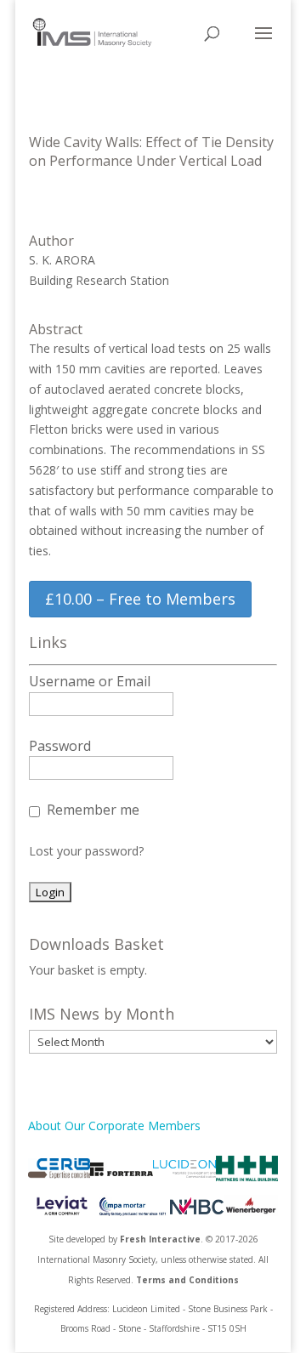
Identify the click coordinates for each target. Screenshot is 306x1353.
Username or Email (89, 681)
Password (60, 745)
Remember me (93, 809)
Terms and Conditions (187, 1280)
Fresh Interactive (160, 1239)
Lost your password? (86, 851)
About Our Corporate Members (114, 1125)
